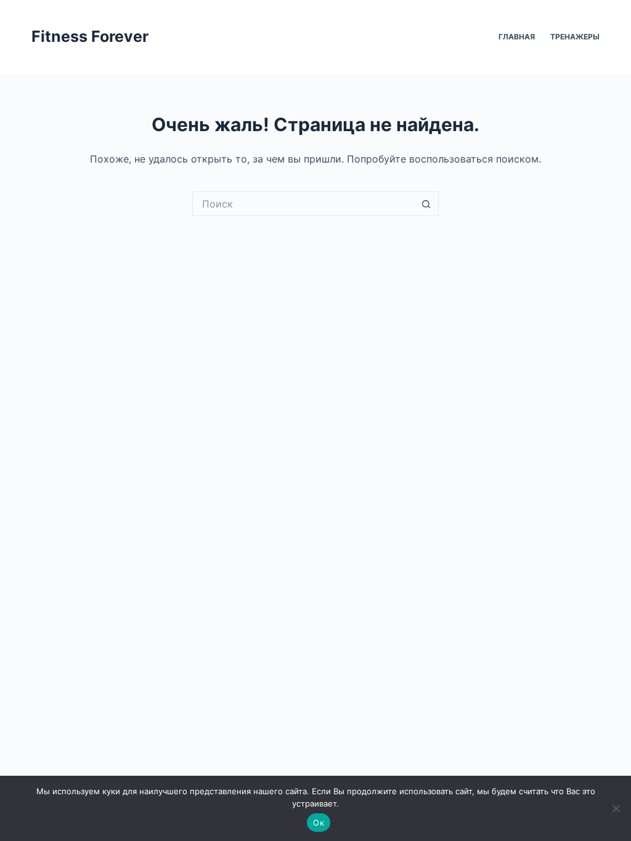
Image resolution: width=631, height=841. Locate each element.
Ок (318, 822)
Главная (517, 36)
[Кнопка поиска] (426, 203)
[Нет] (615, 808)
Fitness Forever (90, 36)
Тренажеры (575, 36)
